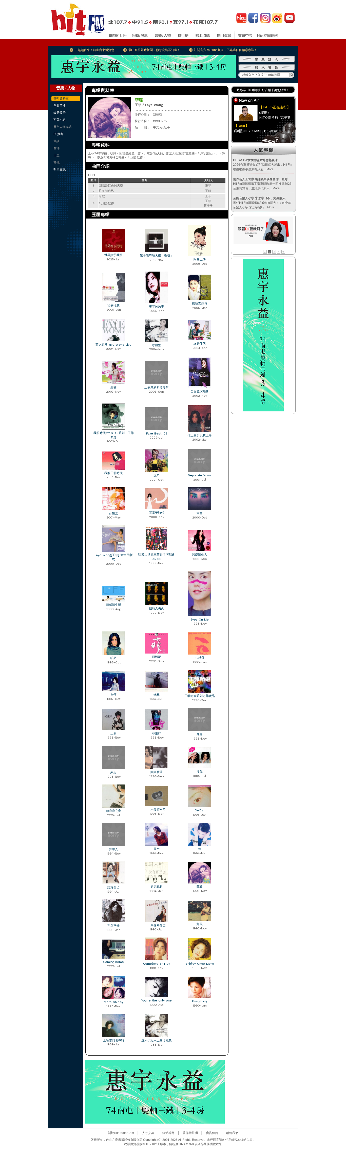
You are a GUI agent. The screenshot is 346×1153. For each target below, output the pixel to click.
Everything (199, 1001)
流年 (156, 475)
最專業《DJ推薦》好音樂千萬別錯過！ (263, 90)
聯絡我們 (232, 1133)
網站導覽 (168, 1133)
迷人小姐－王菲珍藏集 (156, 1040)
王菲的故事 (156, 306)
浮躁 (200, 771)
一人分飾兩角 (156, 809)
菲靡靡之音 (113, 811)
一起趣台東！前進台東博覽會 (94, 50)
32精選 (199, 658)
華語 (56, 141)
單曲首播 (59, 105)
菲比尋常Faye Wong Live (113, 344)
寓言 (200, 513)
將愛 (113, 387)
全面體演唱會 (199, 391)
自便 (113, 694)
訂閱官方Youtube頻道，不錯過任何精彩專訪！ (225, 50)
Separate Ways (200, 475)
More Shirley (113, 1002)
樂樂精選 (156, 772)
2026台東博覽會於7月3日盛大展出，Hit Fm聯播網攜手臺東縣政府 (262, 164)
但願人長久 (156, 608)
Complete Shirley (156, 963)
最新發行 (59, 112)
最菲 (200, 734)
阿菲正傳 (200, 259)
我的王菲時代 (113, 473)
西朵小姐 (59, 120)
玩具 (156, 695)
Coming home (113, 962)
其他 (56, 162)
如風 (200, 924)
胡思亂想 (156, 887)
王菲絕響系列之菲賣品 (199, 696)
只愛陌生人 (199, 554)
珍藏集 (156, 345)
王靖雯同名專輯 (113, 1040)
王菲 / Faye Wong (149, 105)
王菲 (113, 733)
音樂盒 (113, 513)
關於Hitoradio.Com (121, 1133)
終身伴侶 (200, 343)
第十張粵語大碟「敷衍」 (156, 255)
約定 (113, 772)
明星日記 (59, 169)
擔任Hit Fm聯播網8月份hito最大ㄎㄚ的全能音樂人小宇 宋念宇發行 (262, 202)
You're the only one (156, 1000)
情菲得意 (113, 305)
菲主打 (156, 733)
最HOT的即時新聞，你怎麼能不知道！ (154, 50)
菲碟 (200, 887)
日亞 (56, 155)
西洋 (56, 148)
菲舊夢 (156, 657)
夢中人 (113, 849)
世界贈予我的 (113, 255)
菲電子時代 (156, 512)
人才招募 (148, 1133)
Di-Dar (200, 810)
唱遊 (113, 658)
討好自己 (113, 887)
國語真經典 (199, 303)
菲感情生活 (113, 605)
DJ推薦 (58, 134)
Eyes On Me (199, 619)
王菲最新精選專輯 (156, 387)
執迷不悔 (113, 925)
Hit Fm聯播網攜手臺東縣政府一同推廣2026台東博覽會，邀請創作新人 (262, 183)
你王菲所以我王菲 (199, 435)
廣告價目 (212, 1133)
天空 (156, 849)
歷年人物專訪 (62, 127)
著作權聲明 (190, 1133)
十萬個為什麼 (156, 925)
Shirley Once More (199, 963)
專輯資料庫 (61, 98)
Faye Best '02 (156, 433)
